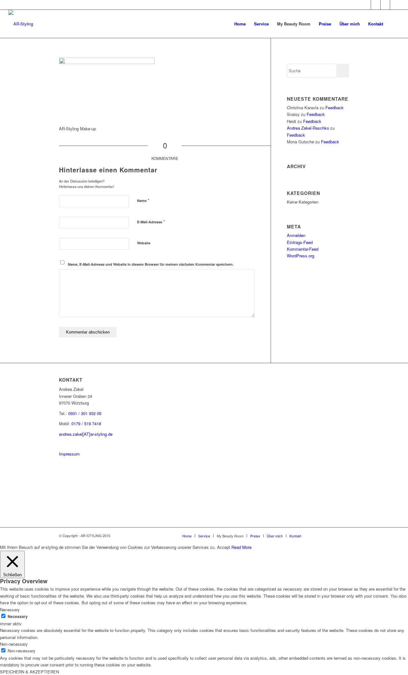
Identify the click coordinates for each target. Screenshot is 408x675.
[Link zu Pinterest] (375, 5)
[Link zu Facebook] (385, 5)
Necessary (18, 616)
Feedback (334, 107)
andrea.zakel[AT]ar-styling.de (86, 434)
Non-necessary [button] (14, 644)
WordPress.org (300, 256)
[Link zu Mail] (395, 5)
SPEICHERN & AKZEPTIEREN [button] (29, 672)
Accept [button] (223, 547)
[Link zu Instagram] (366, 5)
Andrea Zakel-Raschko (308, 128)
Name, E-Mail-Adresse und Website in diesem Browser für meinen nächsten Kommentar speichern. (151, 264)
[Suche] (393, 24)
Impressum (69, 454)
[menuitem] (240, 24)
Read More (241, 547)
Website (143, 243)
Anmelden (296, 235)
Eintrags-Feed (300, 242)
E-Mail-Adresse (151, 222)
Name (143, 200)
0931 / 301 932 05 (84, 413)
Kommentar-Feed (302, 249)
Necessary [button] (10, 610)
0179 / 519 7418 (86, 423)
